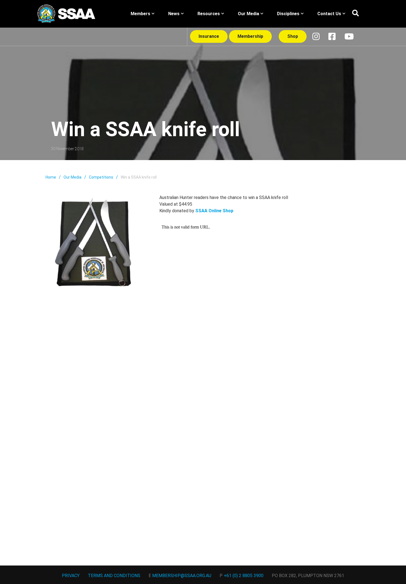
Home (51, 177)
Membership (250, 36)
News (174, 13)
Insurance (209, 36)
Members (140, 13)
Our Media (248, 13)
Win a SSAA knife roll (139, 177)
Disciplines (288, 13)
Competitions (101, 177)
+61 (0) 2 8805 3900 (243, 575)
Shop (292, 36)
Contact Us (329, 13)
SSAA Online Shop (214, 210)
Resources (208, 13)
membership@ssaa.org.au (181, 575)
